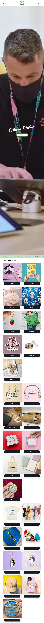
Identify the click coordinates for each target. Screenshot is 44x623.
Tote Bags (12, 475)
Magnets (12, 355)
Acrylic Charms (12, 403)
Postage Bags (31, 331)
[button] (3, 3)
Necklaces (12, 572)
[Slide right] (39, 322)
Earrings (12, 451)
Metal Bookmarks (12, 427)
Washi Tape (32, 572)
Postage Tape (31, 355)
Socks (32, 524)
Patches (31, 307)
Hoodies (31, 427)
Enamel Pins (12, 283)
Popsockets (32, 596)
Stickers (31, 283)
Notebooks (32, 475)
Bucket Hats (12, 548)
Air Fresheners (31, 451)
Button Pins (12, 379)
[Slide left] (5, 322)
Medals (12, 620)
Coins (12, 499)
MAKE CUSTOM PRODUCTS (22, 135)
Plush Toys (12, 307)
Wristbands (32, 548)
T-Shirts (12, 524)
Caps (12, 596)
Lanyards (31, 403)
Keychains (12, 331)
